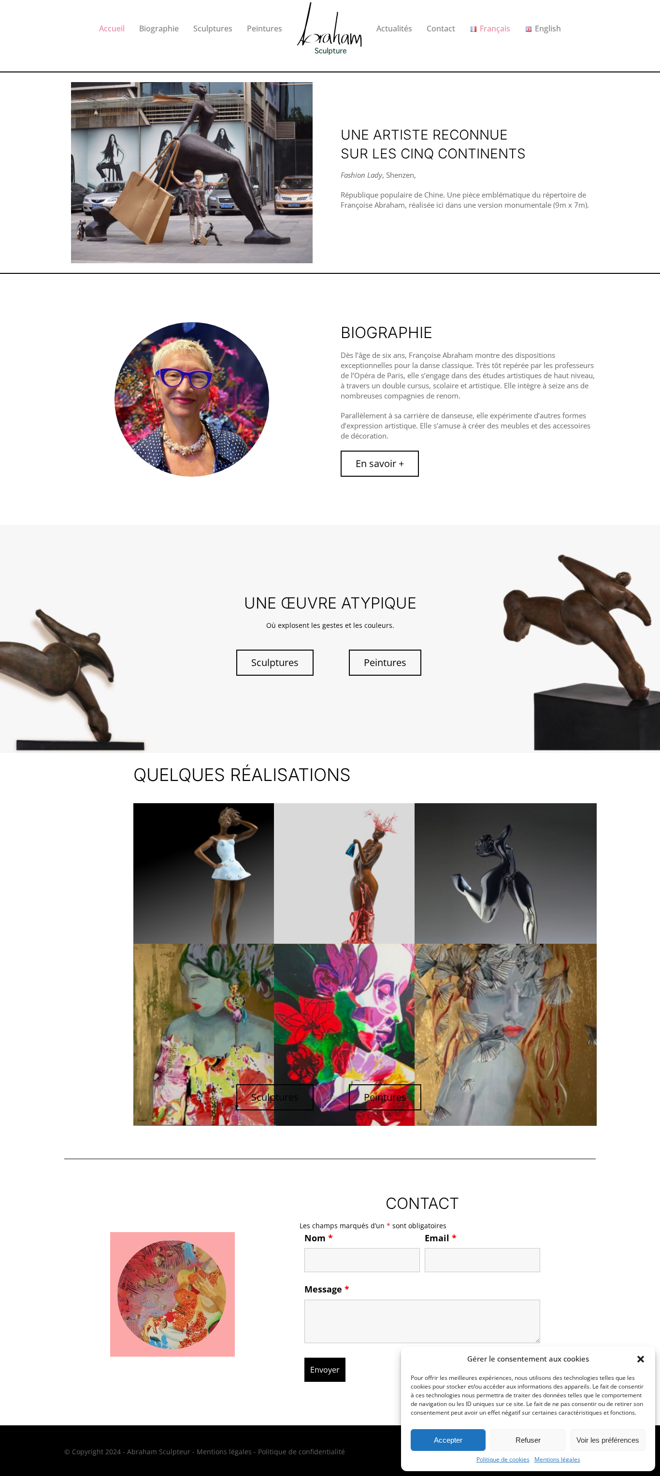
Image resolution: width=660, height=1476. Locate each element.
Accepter (448, 1440)
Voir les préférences (607, 1440)
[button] (641, 1359)
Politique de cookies (503, 1459)
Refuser (528, 1440)
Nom (318, 1238)
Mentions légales (557, 1459)
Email (441, 1238)
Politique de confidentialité (301, 1451)
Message (326, 1289)
